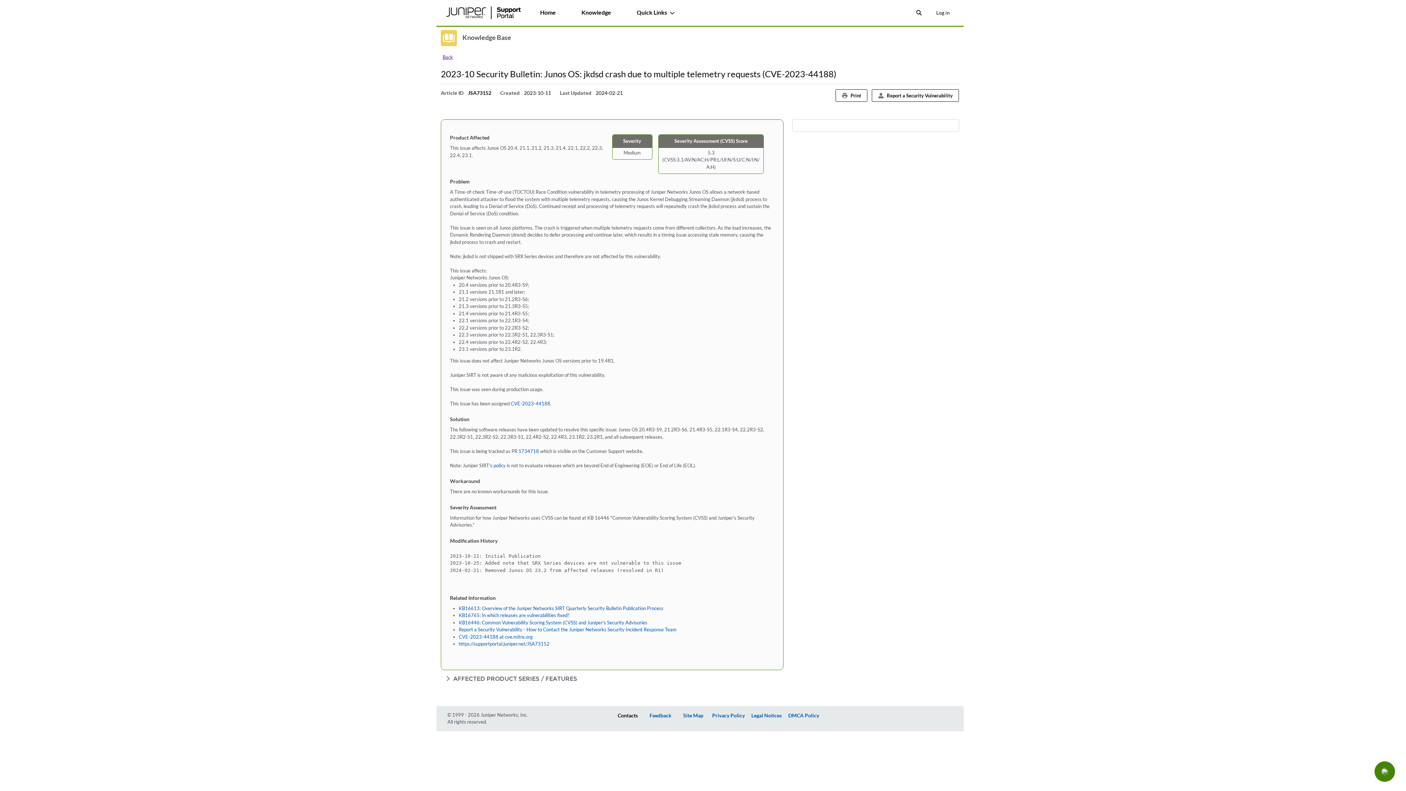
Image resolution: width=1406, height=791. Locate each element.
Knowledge (596, 12)
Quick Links (652, 12)
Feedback (661, 715)
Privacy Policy (728, 715)
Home (548, 12)
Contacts (628, 715)
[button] (1385, 771)
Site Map (693, 715)
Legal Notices (766, 715)
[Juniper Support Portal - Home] (484, 13)
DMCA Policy (803, 715)
